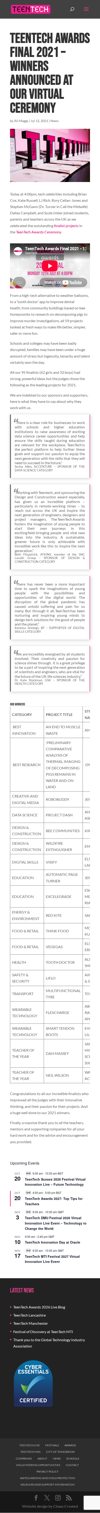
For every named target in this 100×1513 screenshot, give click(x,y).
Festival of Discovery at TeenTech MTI (43, 1331)
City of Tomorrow (60, 1451)
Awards (70, 1445)
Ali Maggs (21, 121)
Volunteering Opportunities (38, 1465)
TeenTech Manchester (30, 1323)
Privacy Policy (48, 1471)
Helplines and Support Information (47, 1484)
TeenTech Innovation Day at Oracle (52, 1242)
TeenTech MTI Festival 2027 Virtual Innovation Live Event (52, 1259)
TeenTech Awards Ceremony (38, 232)
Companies (24, 1458)
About (42, 1458)
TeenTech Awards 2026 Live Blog (39, 1307)
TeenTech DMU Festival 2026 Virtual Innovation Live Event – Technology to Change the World (56, 1223)
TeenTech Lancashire (29, 1315)
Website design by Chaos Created (50, 1506)
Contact (72, 1465)
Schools (72, 1458)
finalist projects (66, 225)
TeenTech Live (29, 1445)
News (54, 121)
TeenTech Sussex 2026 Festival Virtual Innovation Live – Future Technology (55, 1182)
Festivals (52, 1445)
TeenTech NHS (30, 1451)
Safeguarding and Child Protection (47, 1478)
